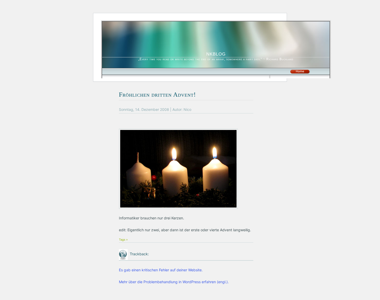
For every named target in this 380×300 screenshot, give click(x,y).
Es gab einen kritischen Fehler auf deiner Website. (161, 270)
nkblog (216, 53)
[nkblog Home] (300, 73)
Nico (187, 109)
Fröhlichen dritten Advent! (157, 94)
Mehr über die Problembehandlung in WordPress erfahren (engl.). (174, 282)
